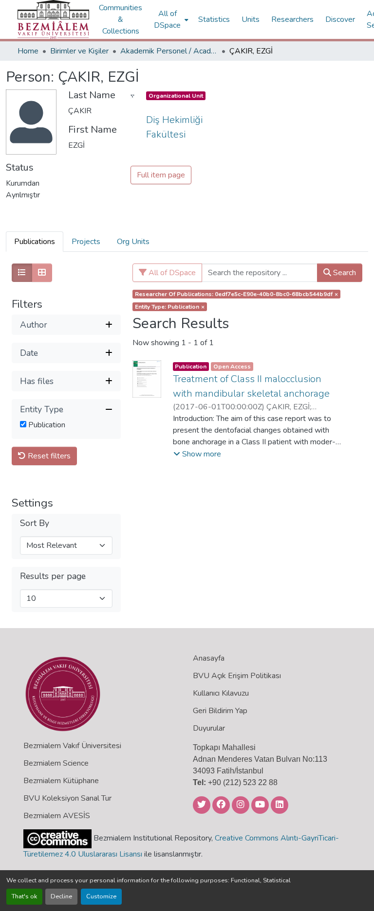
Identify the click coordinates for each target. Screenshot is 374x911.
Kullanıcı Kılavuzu (221, 693)
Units (251, 19)
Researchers (292, 19)
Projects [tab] (86, 241)
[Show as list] (22, 272)
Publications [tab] (34, 241)
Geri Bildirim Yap (220, 711)
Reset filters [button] (48, 456)
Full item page (161, 175)
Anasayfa (208, 658)
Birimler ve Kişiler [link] (79, 51)
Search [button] (343, 272)
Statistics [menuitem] (214, 19)
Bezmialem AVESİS (56, 816)
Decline (61, 896)
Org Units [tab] (133, 241)
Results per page (53, 576)
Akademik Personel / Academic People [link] (169, 51)
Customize (101, 896)
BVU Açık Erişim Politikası (237, 676)
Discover (340, 19)
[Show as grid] (42, 272)
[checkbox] (23, 424)
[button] (53, 19)
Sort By (34, 523)
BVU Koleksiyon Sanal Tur (67, 798)
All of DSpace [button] (167, 19)
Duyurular (209, 728)
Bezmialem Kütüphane (61, 781)
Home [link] (28, 51)
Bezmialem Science (56, 763)
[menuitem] (170, 19)
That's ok (24, 896)
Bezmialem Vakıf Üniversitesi (72, 746)
